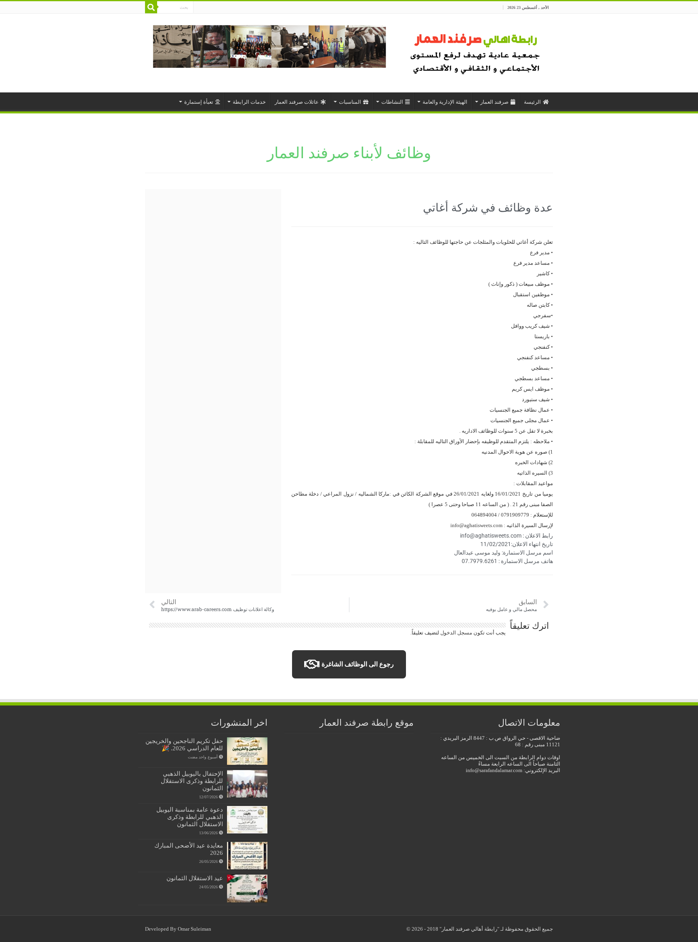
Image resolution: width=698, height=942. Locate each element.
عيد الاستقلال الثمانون (194, 878)
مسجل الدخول (456, 633)
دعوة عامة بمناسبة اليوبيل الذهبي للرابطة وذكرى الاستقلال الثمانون (189, 816)
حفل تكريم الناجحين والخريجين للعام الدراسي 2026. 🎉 (184, 744)
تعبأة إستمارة (198, 102)
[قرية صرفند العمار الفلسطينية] (476, 51)
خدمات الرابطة (249, 102)
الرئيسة (532, 102)
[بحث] (151, 7)
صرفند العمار (494, 102)
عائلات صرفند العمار (297, 102)
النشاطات (392, 102)
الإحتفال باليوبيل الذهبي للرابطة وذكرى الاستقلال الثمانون (192, 780)
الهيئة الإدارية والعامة (445, 102)
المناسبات (350, 102)
